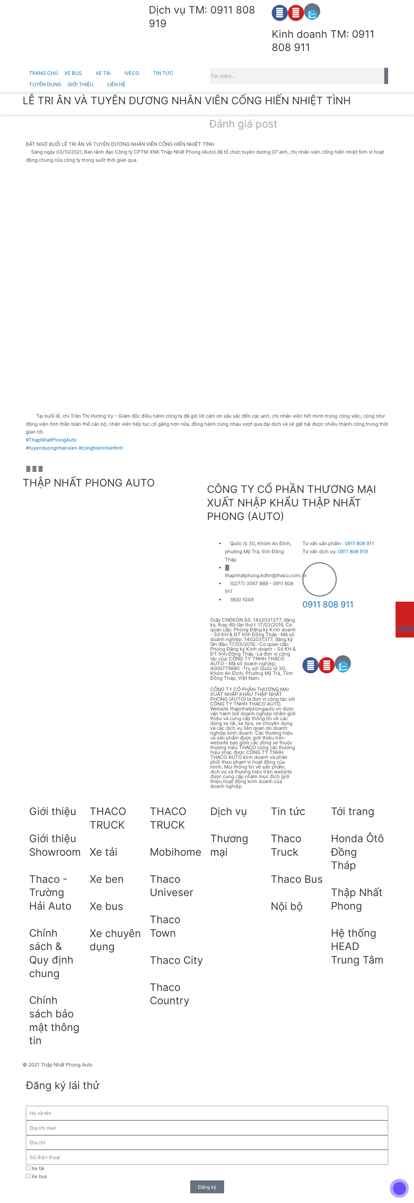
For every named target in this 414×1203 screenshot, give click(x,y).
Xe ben (107, 879)
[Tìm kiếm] (386, 76)
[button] (28, 469)
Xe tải (103, 852)
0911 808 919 (353, 551)
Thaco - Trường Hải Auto (50, 892)
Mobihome (176, 852)
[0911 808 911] (319, 579)
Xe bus (106, 906)
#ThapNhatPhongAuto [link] (51, 440)
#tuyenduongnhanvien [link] (51, 448)
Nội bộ (287, 906)
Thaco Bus (297, 879)
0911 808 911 (359, 543)
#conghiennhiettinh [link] (101, 448)
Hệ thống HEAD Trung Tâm (357, 946)
